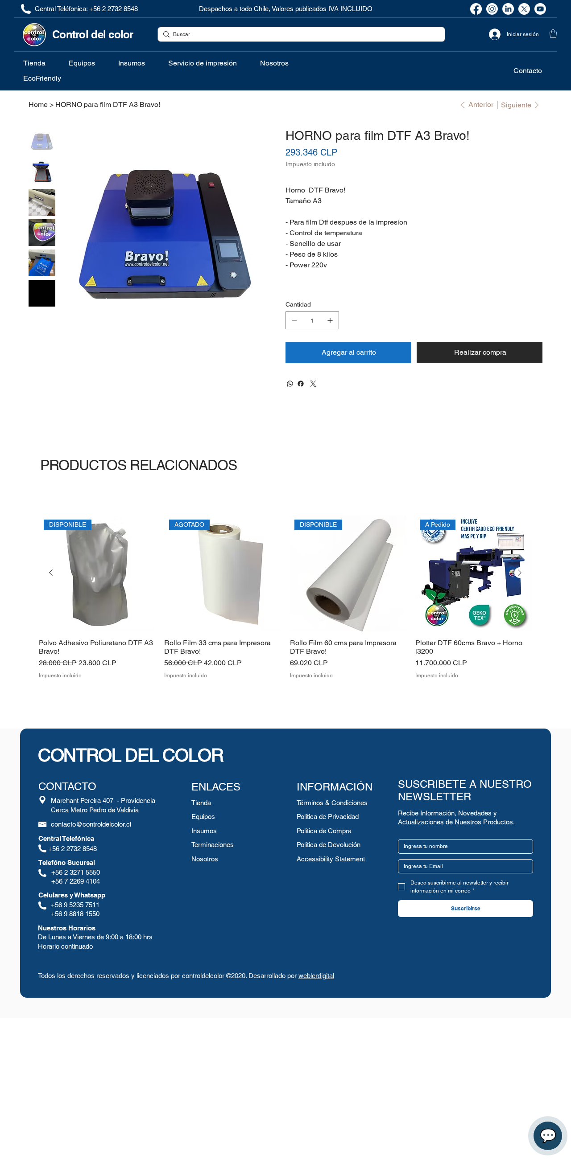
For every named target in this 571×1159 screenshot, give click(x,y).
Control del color (92, 34)
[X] (524, 9)
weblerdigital (316, 975)
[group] (285, 597)
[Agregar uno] (330, 320)
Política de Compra (324, 831)
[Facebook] (476, 9)
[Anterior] (51, 572)
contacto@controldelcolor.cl (91, 824)
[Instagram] (492, 9)
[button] (553, 33)
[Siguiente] (519, 572)
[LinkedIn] (508, 9)
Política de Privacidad (328, 816)
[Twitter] (313, 383)
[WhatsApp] (290, 383)
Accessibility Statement (331, 859)
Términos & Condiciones (332, 803)
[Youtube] (540, 9)
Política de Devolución (328, 844)
